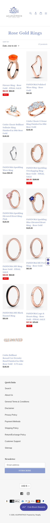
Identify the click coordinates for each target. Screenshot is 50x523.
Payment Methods (12, 421)
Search (8, 388)
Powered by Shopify (34, 515)
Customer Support (13, 441)
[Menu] (45, 13)
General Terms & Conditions (17, 402)
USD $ (24, 486)
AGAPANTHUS (20, 515)
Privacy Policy (11, 415)
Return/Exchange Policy (15, 435)
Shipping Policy (11, 428)
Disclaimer (9, 408)
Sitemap (8, 448)
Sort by (6, 42)
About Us (9, 395)
